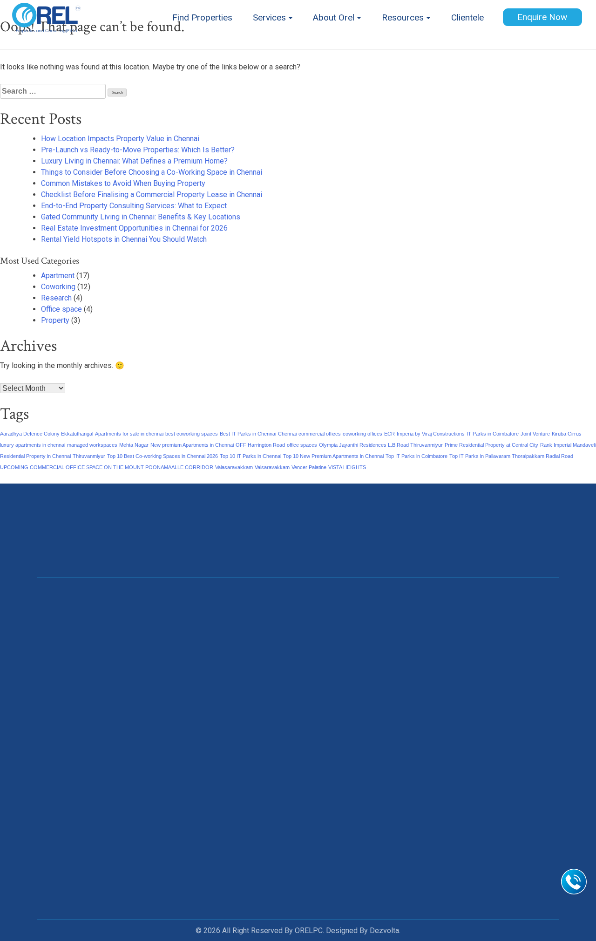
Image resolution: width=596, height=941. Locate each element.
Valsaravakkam (272, 467)
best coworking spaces (191, 433)
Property (55, 320)
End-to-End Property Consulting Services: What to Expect (134, 205)
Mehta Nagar (134, 445)
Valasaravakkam (234, 467)
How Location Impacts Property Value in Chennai (120, 138)
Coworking (58, 286)
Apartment (57, 275)
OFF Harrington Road (260, 445)
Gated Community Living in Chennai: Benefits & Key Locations (140, 216)
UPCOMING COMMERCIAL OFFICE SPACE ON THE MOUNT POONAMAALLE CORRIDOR (106, 467)
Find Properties (202, 17)
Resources (403, 17)
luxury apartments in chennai (32, 445)
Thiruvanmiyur (89, 456)
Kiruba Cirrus (567, 433)
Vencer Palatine (308, 467)
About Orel (333, 17)
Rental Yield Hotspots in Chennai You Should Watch (124, 239)
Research (56, 297)
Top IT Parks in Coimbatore (416, 456)
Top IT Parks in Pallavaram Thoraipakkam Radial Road (511, 456)
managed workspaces (92, 445)
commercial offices (319, 433)
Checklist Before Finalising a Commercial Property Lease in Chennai (151, 194)
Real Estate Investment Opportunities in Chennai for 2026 (134, 228)
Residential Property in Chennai (35, 456)
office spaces (302, 445)
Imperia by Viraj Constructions (431, 433)
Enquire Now (542, 17)
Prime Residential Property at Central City (491, 445)
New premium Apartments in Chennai (192, 445)
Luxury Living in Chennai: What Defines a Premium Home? (134, 161)
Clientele (467, 17)
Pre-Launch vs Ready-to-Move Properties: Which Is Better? (138, 149)
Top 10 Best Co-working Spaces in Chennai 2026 (162, 456)
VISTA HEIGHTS (347, 467)
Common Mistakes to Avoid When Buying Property (123, 183)
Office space (61, 309)
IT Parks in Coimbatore (493, 433)
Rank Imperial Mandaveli (568, 445)
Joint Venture (535, 433)
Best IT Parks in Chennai (248, 433)
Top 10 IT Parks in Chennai (250, 456)
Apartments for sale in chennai (129, 433)
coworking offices (362, 433)
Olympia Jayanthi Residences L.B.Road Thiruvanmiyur (381, 445)
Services (269, 17)
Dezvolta (384, 930)
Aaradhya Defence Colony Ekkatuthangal (46, 433)
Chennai (287, 433)
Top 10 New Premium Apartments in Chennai (333, 456)
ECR (389, 433)
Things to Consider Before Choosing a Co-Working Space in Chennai (151, 172)
